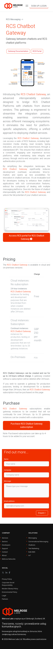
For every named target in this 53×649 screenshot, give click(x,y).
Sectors (5, 541)
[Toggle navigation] (27, 6)
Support (5, 548)
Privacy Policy (7, 579)
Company (7, 470)
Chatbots (31, 545)
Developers (6, 545)
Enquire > (42, 513)
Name (6, 459)
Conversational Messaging (38, 541)
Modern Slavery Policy (10, 589)
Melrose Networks (8, 559)
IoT (29, 555)
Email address (9, 501)
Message (7, 481)
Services (5, 538)
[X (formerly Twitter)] (3, 572)
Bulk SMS (31, 552)
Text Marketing (33, 548)
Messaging (32, 538)
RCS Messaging (13, 19)
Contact (5, 552)
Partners (5, 599)
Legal (4, 596)
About (4, 555)
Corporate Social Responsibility (8, 584)
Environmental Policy (9, 592)
